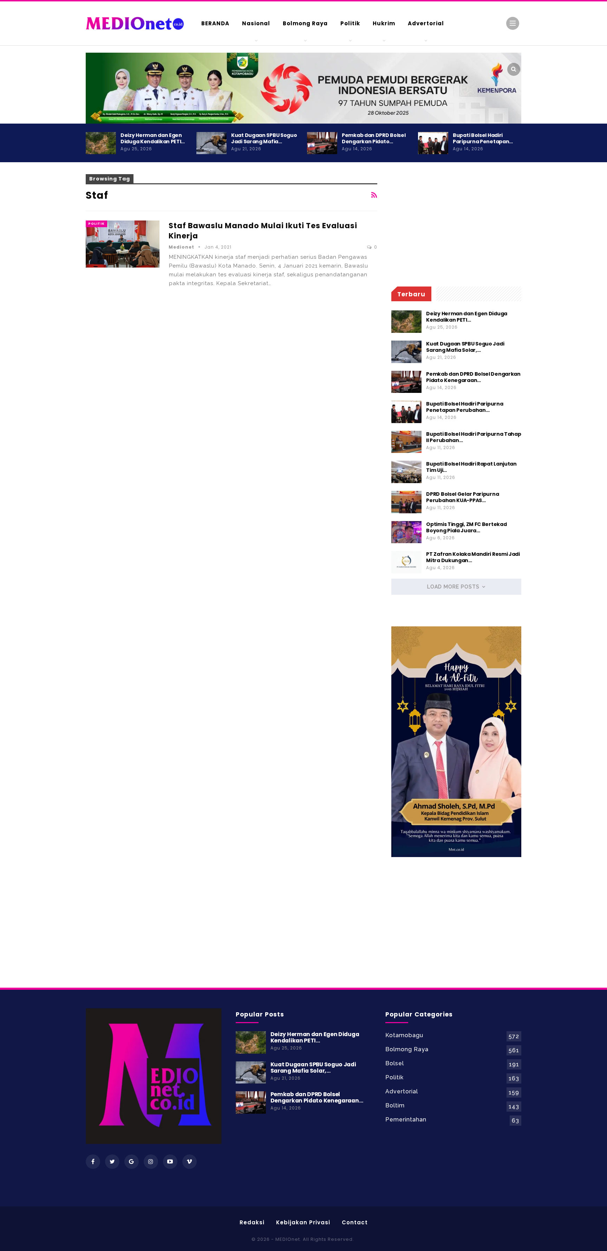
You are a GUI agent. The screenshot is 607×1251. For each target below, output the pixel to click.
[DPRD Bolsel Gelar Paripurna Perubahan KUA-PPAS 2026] (406, 502)
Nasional (256, 23)
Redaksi (252, 1222)
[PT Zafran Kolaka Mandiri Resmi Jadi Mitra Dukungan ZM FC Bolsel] (406, 562)
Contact (355, 1222)
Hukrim (384, 23)
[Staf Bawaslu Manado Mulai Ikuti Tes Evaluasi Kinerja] (122, 244)
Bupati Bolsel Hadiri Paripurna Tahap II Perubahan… (473, 437)
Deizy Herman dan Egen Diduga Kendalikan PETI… (152, 138)
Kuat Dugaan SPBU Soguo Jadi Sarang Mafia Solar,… (465, 347)
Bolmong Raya (305, 23)
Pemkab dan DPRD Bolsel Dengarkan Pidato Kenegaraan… (473, 377)
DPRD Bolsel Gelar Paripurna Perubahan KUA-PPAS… (462, 497)
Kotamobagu (404, 1035)
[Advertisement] (549, 302)
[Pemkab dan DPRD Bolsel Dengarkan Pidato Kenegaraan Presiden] (322, 143)
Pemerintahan (405, 1119)
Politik (350, 23)
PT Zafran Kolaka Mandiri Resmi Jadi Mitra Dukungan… (473, 557)
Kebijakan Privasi (303, 1222)
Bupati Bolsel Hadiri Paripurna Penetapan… (483, 138)
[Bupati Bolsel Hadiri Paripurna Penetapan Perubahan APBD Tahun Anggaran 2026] (433, 143)
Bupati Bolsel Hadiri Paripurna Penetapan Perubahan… (464, 407)
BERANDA (215, 23)
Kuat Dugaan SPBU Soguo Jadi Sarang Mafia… (264, 138)
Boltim (395, 1105)
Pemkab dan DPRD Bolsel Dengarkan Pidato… (373, 138)
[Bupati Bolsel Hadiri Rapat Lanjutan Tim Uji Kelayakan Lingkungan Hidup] (406, 472)
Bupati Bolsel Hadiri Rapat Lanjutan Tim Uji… (471, 467)
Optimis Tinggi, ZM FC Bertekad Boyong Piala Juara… (466, 527)
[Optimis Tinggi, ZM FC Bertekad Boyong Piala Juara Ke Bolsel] (406, 532)
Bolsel (394, 1063)
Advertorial (426, 23)
